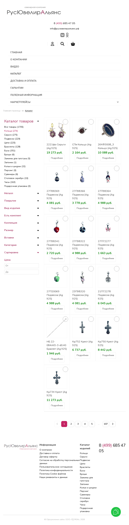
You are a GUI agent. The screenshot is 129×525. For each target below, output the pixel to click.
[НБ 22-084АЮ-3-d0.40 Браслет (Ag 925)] (57, 327)
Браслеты (85, 467)
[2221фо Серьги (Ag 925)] (57, 130)
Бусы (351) (9, 150)
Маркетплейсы (20, 102)
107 (106, 423)
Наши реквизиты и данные (53, 477)
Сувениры (85, 494)
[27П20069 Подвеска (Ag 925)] (57, 277)
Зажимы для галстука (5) (17, 158)
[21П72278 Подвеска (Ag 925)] (108, 277)
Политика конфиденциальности (56, 470)
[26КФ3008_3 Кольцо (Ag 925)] (108, 130)
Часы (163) (9, 182)
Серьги (83, 456)
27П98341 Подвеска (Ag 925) (55, 245)
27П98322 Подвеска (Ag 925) (80, 245)
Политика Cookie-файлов (52, 473)
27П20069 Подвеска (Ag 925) (55, 295)
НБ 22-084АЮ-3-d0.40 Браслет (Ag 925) (57, 345)
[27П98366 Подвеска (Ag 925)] (82, 176)
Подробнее (57, 158)
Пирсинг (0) (10, 170)
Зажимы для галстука (86, 479)
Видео (14, 66)
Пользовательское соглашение (56, 466)
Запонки (84, 484)
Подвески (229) (12, 138)
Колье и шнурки (88, 487)
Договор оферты (48, 456)
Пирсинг (84, 491)
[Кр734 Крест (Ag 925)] (57, 377)
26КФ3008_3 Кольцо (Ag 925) (108, 146)
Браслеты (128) (12, 146)
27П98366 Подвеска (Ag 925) (80, 194)
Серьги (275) (10, 134)
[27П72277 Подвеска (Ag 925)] (108, 227)
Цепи (82, 463)
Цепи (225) (9, 142)
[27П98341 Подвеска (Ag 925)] (57, 227)
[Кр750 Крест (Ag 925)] (108, 327)
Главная (16, 52)
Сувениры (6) (11, 174)
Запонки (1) (10, 162)
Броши (83, 474)
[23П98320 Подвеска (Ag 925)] (82, 277)
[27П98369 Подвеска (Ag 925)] (57, 176)
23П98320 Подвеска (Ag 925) (80, 295)
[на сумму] (73, 44)
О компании (18, 59)
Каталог (15, 73)
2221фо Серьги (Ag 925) (56, 146)
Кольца (84, 453)
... (99, 423)
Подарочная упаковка (86, 510)
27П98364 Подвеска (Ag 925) (106, 194)
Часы (82, 504)
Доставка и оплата (23, 80)
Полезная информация (26, 95)
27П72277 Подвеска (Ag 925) (106, 245)
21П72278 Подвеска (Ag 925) (106, 295)
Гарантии (16, 87)
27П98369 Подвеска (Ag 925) (55, 194)
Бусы (82, 470)
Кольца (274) (11, 130)
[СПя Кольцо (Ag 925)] (82, 130)
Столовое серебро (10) (16, 178)
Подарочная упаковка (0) (17, 186)
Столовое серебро (85, 500)
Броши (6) (9, 154)
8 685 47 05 (64, 23)
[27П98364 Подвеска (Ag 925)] (108, 176)
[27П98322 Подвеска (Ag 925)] (82, 227)
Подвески (85, 460)
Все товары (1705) (13, 126)
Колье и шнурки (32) (14, 166)
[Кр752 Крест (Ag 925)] (82, 327)
